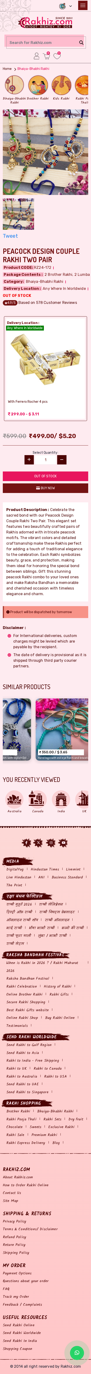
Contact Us (12, 1193)
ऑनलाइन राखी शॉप (22, 920)
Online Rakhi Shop (22, 1018)
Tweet (10, 236)
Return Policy (14, 1245)
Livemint (73, 869)
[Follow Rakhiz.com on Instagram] (51, 843)
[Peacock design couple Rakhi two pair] (45, 151)
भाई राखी (14, 928)
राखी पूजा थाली (18, 936)
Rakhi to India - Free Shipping (32, 1061)
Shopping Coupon (17, 1349)
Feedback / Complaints (22, 1305)
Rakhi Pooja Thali (21, 1119)
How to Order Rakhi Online (26, 1185)
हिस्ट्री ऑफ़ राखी (19, 912)
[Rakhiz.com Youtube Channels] (64, 843)
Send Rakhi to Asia (22, 1053)
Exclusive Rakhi (61, 1127)
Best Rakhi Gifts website (27, 1010)
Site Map (10, 1201)
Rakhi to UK (16, 1069)
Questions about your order (26, 1281)
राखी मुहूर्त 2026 (19, 904)
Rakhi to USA (55, 1076)
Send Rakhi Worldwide (22, 1333)
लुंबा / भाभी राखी (52, 936)
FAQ (6, 1289)
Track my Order (16, 1297)
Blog (56, 1143)
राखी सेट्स (15, 944)
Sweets (35, 1127)
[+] (29, 459)
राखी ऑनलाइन (57, 920)
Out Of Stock (45, 476)
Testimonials (17, 1026)
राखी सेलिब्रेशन (51, 904)
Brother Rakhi (18, 1111)
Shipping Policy (16, 1253)
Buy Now (47, 488)
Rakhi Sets (52, 1119)
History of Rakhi (58, 986)
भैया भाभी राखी (42, 928)
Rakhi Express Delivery (25, 1143)
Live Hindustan (18, 877)
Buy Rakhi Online (60, 1018)
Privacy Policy (14, 1221)
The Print (14, 885)
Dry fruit (75, 1119)
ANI (41, 877)
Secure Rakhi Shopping (25, 1002)
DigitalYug (15, 869)
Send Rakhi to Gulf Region (29, 1045)
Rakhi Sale (15, 1135)
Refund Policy (14, 1237)
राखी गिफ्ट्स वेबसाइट (57, 912)
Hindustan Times (45, 869)
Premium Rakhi (44, 1135)
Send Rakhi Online (19, 1325)
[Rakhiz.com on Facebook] (26, 843)
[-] (61, 459)
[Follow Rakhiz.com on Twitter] (38, 843)
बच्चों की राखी (73, 928)
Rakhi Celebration (21, 986)
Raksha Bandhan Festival (27, 979)
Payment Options (17, 1273)
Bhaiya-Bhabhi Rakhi (55, 1111)
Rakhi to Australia (21, 1076)
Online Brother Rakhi (24, 994)
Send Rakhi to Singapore (27, 1092)
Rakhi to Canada (48, 1069)
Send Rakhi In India (20, 1341)
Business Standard (67, 877)
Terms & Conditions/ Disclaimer (30, 1229)
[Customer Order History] (36, 56)
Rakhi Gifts (59, 994)
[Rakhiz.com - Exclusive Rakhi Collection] (45, 22)
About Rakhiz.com (18, 1177)
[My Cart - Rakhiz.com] (46, 56)
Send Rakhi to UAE (22, 1084)
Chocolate (14, 1127)
